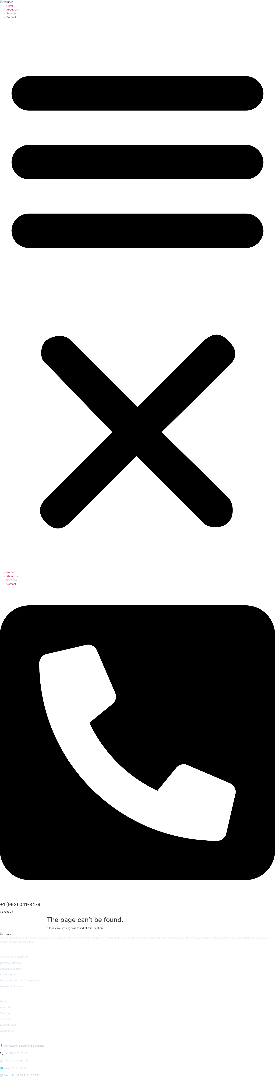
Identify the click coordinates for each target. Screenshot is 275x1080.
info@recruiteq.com (16, 1060)
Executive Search (10, 968)
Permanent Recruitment (14, 957)
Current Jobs (8, 1024)
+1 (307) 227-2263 (15, 1053)
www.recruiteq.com (15, 1068)
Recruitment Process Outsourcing (20, 980)
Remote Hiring (8, 974)
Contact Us (7, 1030)
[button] (137, 294)
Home (10, 5)
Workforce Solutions (12, 986)
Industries (6, 1019)
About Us (12, 9)
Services (11, 13)
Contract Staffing (10, 962)
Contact (11, 17)
